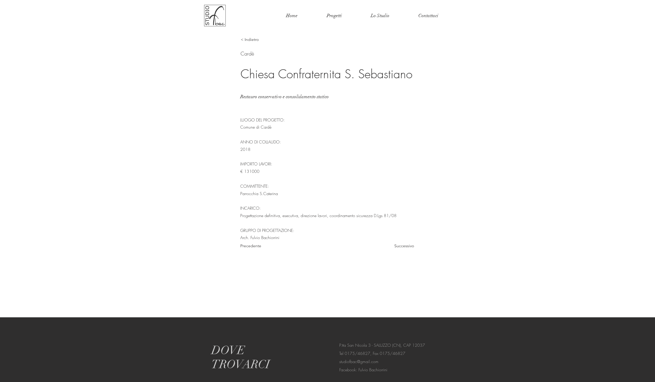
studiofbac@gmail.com (358, 361)
